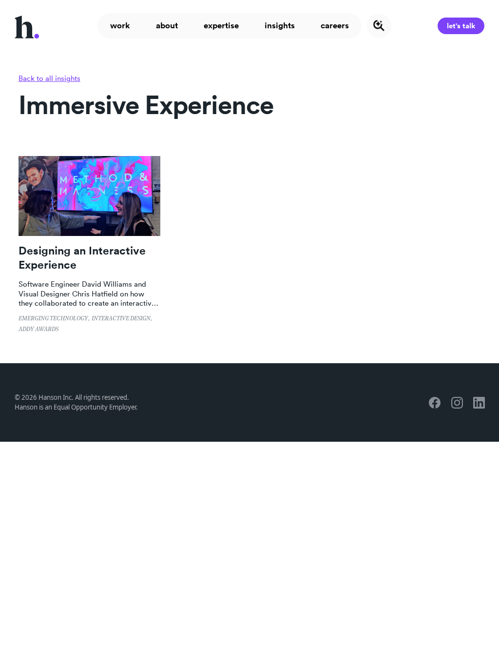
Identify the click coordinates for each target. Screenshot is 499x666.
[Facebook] (434, 402)
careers (335, 25)
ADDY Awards (38, 330)
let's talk (461, 25)
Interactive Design (121, 319)
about (167, 25)
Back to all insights (49, 78)
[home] (27, 26)
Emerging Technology (53, 319)
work (120, 25)
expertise (221, 25)
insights (280, 25)
